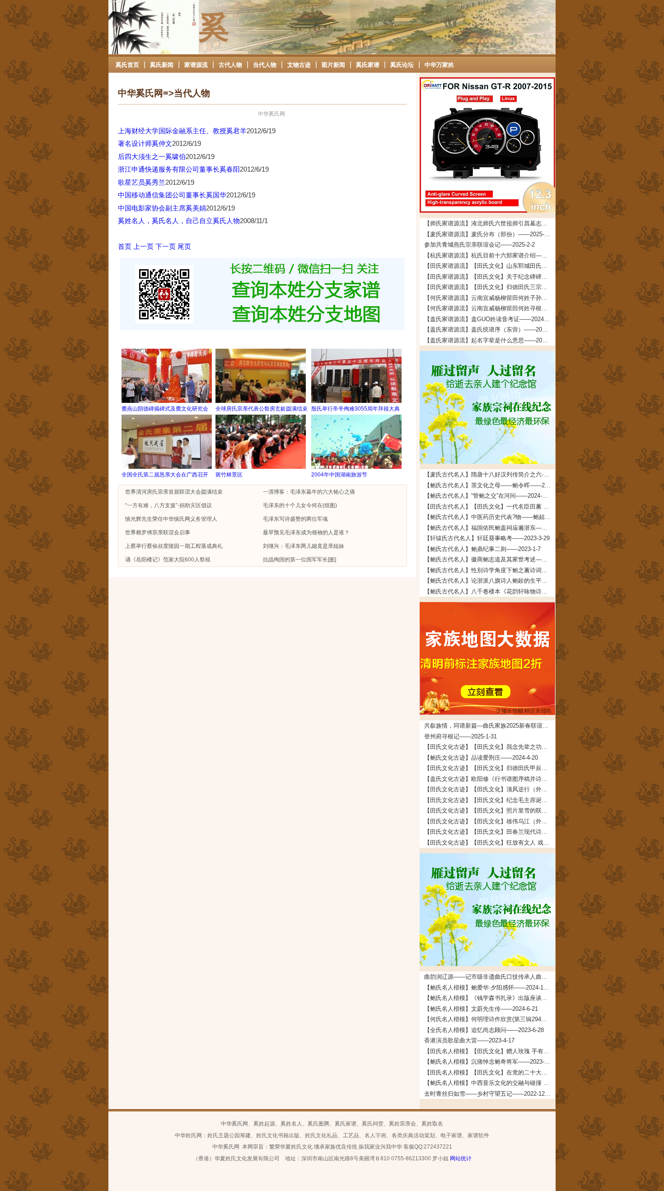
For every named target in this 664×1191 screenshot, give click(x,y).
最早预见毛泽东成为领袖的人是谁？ (306, 532)
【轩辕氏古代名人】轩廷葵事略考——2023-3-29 (487, 538)
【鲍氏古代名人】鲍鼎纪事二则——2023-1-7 (482, 549)
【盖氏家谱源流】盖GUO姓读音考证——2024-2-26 (489, 319)
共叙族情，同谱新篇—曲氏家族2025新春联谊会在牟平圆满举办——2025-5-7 (489, 725)
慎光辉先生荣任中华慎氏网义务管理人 (171, 519)
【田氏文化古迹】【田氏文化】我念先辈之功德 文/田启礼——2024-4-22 (489, 746)
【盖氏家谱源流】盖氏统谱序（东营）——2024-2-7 (489, 329)
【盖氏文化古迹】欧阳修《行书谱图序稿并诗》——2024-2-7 (489, 778)
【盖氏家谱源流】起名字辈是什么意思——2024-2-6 (489, 340)
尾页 (184, 246)
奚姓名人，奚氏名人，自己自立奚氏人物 (179, 220)
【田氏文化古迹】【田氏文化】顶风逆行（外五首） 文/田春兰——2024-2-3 (489, 789)
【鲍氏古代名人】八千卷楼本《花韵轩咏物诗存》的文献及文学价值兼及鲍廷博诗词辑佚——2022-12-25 (489, 591)
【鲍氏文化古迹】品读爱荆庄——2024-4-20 (481, 757)
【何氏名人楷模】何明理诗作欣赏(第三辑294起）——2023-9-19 (489, 1019)
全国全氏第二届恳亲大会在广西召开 (165, 475)
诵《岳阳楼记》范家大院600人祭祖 (167, 559)
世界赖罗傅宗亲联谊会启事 (157, 532)
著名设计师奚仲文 (145, 143)
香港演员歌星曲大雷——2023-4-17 (469, 1040)
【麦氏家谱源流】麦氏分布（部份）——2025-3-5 (488, 234)
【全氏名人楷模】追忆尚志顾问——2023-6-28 (484, 1030)
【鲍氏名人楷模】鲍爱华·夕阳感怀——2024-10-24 (489, 987)
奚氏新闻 (161, 64)
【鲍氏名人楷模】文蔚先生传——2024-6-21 (481, 1008)
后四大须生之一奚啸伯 (152, 156)
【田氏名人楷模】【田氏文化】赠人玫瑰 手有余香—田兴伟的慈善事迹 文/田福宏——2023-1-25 (489, 1051)
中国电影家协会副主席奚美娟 (162, 208)
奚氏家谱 (367, 64)
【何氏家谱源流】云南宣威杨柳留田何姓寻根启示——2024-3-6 (489, 308)
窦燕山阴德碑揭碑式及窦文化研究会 (165, 409)
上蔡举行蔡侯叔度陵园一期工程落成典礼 (174, 546)
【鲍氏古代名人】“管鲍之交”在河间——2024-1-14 (488, 495)
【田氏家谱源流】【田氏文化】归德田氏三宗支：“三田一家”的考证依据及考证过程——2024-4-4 (489, 287)
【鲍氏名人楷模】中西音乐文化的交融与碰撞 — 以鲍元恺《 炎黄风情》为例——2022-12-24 (489, 1082)
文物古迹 (299, 64)
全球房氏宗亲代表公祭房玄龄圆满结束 (261, 409)
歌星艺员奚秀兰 (141, 182)
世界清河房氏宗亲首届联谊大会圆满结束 (174, 492)
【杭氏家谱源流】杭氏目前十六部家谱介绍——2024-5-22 (489, 255)
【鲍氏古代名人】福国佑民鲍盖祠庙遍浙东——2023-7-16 (489, 527)
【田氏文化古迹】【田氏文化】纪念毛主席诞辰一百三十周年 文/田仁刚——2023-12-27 (489, 800)
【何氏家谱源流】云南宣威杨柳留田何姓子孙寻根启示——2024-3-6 (489, 297)
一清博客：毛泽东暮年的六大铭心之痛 (309, 492)
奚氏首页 (127, 64)
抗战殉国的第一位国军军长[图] (299, 559)
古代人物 (230, 64)
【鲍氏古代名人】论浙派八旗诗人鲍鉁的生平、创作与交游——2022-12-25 (489, 580)
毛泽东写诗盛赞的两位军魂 (295, 519)
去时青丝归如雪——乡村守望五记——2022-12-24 (488, 1093)
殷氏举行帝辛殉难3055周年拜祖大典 (355, 409)
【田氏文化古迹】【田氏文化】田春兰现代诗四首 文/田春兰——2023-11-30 (489, 831)
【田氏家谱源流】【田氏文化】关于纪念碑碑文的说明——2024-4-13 (489, 276)
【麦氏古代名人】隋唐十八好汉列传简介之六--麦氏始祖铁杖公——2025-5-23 (489, 474)
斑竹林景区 (229, 475)
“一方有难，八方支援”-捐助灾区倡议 (168, 505)
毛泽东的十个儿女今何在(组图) (300, 505)
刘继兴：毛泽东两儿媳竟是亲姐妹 (303, 546)
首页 (124, 246)
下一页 (165, 246)
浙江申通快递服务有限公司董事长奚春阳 (179, 169)
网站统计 (461, 1158)
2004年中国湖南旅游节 (339, 475)
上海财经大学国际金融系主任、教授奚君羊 (182, 131)
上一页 (143, 246)
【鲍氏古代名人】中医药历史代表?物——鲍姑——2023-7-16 (489, 517)
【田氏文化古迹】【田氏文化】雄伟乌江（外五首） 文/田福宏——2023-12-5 (489, 821)
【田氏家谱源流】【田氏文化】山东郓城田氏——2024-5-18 (489, 265)
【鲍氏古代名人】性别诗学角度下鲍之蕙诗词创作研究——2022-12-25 (489, 570)
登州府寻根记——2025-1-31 (460, 736)
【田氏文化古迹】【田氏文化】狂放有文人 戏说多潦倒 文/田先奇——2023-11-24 (489, 842)
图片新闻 (333, 64)
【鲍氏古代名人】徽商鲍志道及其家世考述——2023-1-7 (489, 559)
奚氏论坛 (402, 64)
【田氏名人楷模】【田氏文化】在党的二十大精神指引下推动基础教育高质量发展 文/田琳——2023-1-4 (489, 1072)
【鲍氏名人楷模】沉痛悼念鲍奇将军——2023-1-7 (488, 1061)
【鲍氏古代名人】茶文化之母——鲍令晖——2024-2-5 (489, 485)
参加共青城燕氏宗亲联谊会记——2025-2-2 (479, 244)
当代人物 (264, 64)
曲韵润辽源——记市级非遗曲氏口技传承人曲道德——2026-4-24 (489, 976)
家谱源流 (196, 64)
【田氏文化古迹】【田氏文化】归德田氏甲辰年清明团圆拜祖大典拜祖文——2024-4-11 (489, 768)
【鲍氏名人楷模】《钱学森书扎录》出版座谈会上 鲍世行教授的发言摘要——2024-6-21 (489, 998)
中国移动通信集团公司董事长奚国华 (172, 195)
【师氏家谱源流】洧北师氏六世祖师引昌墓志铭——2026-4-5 (489, 223)
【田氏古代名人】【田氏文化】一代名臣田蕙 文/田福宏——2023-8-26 (489, 506)
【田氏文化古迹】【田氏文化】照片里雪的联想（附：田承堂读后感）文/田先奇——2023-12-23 (489, 810)
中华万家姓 (439, 64)
